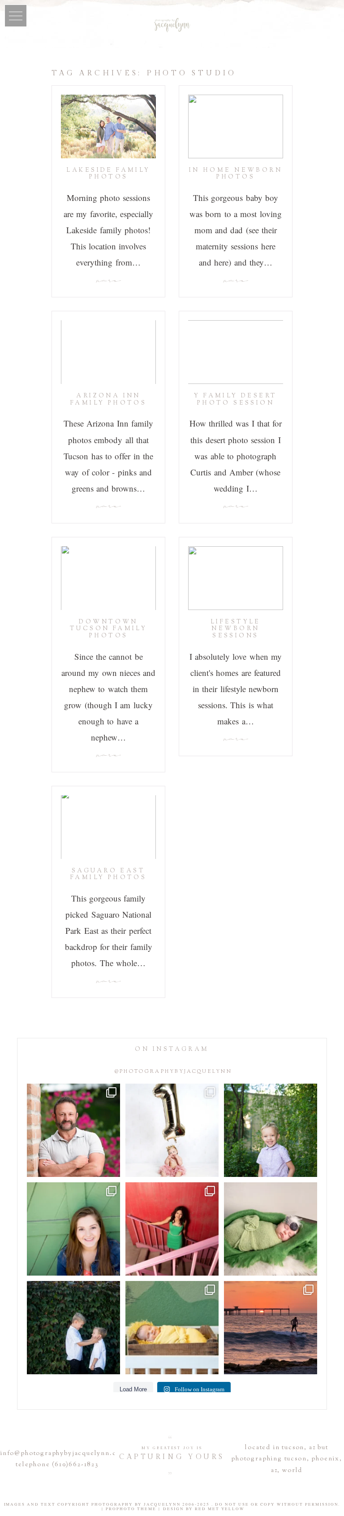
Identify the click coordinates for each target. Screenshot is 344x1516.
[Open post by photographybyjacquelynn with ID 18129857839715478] (172, 1229)
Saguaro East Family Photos (108, 874)
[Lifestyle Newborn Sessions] (235, 578)
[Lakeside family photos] (108, 126)
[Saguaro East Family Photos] (108, 827)
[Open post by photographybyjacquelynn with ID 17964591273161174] (73, 1130)
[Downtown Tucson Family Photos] (108, 578)
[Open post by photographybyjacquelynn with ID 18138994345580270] (73, 1327)
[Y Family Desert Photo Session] (235, 352)
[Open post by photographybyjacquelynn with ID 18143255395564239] (172, 1130)
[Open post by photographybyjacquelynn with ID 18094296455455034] (270, 1130)
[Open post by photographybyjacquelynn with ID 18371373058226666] (172, 1327)
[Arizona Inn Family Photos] (108, 352)
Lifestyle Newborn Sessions (236, 629)
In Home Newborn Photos (235, 174)
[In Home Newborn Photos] (235, 126)
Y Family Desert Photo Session (235, 399)
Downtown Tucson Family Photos (108, 629)
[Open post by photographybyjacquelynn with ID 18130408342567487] (73, 1229)
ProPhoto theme (131, 1509)
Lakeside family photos (108, 174)
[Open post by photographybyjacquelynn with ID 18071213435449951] (270, 1229)
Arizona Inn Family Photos (108, 399)
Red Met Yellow (220, 1509)
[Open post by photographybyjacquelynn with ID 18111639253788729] (270, 1327)
